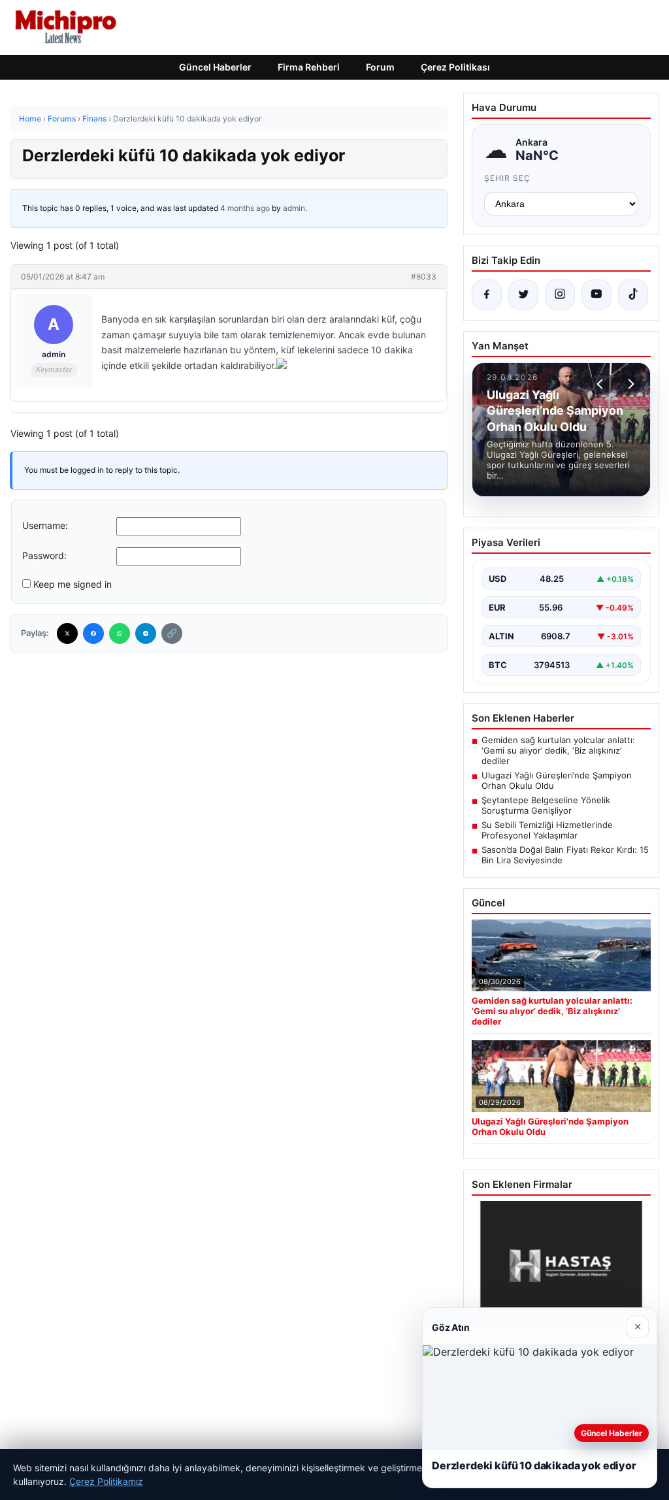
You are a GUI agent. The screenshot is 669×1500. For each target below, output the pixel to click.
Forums (62, 118)
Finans (94, 118)
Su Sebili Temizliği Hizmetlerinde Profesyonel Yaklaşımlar (547, 830)
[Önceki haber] (602, 384)
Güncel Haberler (215, 66)
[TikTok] (633, 294)
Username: (45, 525)
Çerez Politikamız (106, 1481)
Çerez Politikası (455, 66)
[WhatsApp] (119, 633)
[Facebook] (93, 633)
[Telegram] (145, 633)
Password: (44, 555)
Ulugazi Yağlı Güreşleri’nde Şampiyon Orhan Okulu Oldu (556, 780)
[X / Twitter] (523, 294)
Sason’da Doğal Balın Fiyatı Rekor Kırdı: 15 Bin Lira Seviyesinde (565, 854)
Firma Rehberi (309, 66)
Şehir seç (507, 178)
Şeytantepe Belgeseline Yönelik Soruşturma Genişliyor (545, 805)
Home (30, 118)
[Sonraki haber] (629, 384)
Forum (380, 66)
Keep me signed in (72, 584)
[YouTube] (596, 294)
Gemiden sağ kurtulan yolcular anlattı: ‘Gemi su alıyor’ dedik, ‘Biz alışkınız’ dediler (558, 750)
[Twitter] (67, 633)
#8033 (423, 276)
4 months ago (245, 208)
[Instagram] (560, 294)
